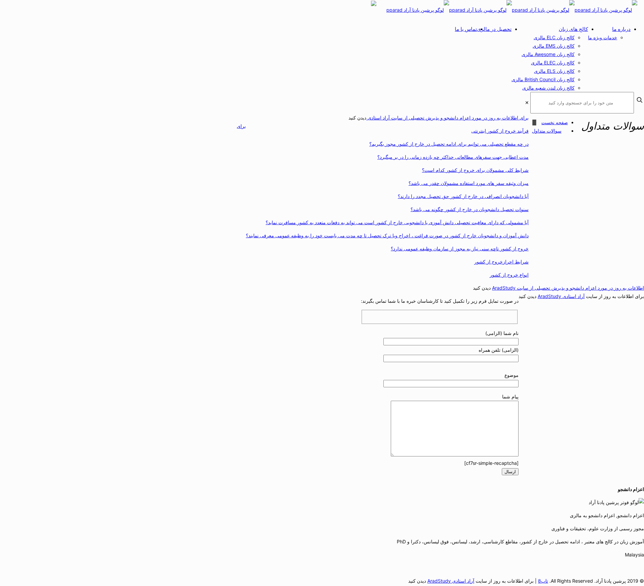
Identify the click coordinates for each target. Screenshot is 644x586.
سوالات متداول (546, 131)
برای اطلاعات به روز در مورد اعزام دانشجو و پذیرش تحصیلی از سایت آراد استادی (447, 117)
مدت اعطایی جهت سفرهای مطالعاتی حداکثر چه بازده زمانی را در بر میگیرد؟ (453, 157)
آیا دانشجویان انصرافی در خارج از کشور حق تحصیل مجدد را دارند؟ (463, 196)
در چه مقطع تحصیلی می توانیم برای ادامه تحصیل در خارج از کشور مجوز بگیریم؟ (449, 144)
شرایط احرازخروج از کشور (501, 261)
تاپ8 (543, 581)
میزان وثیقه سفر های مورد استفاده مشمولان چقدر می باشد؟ (469, 183)
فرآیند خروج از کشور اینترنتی (500, 131)
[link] (527, 102)
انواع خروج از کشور (509, 275)
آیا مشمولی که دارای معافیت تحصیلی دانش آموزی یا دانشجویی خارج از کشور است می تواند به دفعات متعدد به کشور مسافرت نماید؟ (397, 222)
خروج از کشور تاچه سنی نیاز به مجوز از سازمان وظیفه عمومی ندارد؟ (460, 248)
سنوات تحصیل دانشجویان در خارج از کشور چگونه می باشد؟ (470, 209)
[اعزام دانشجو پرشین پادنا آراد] (511, 10)
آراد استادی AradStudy (561, 296)
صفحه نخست (554, 122)
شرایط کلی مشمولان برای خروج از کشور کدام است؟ (475, 170)
